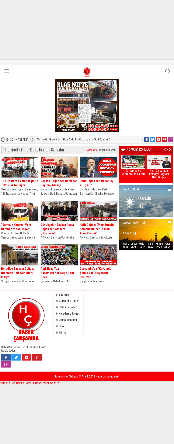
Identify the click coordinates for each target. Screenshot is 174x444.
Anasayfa (92, 149)
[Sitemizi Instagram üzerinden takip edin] (170, 139)
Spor (62, 326)
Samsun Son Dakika (12, 383)
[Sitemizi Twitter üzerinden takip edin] (152, 139)
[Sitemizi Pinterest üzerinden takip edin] (164, 139)
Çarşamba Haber (69, 300)
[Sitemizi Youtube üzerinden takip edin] (158, 139)
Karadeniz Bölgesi (69, 313)
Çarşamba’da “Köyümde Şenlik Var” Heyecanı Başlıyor (95, 273)
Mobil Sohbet (51, 383)
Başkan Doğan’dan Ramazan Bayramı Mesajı (59, 183)
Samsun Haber (68, 307)
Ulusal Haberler (68, 320)
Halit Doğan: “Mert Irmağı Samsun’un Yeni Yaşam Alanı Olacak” (97, 229)
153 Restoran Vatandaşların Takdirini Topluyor (19, 183)
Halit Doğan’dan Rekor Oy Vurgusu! (96, 183)
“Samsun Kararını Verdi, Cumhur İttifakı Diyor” (17, 227)
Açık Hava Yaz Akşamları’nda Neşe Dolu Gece (57, 273)
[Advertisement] (87, 29)
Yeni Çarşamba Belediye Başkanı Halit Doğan (159, 174)
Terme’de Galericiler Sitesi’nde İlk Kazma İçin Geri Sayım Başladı (77, 139)
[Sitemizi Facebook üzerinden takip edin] (146, 139)
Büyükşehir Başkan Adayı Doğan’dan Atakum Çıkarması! (57, 229)
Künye (62, 332)
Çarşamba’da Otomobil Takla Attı (133, 172)
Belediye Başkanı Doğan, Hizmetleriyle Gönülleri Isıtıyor (17, 273)
